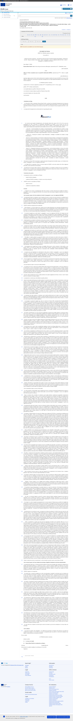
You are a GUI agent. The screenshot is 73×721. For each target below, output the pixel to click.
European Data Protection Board (54, 702)
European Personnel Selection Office (55, 703)
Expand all (64, 29)
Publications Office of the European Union (16, 665)
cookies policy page (24, 716)
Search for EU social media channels (31, 694)
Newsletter (51, 666)
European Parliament (52, 686)
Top (22, 656)
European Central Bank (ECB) (53, 692)
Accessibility (27, 674)
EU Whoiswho (51, 675)
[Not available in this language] (28, 36)
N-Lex (50, 678)
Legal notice (27, 671)
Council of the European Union (54, 689)
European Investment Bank (53, 698)
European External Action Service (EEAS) (55, 695)
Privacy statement (28, 675)
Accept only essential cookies (63, 716)
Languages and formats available (27, 31)
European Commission (52, 690)
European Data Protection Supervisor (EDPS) (56, 701)
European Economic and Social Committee (56, 696)
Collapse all (68, 29)
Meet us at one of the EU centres (30, 690)
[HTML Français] (42, 36)
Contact (26, 666)
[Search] (71, 16)
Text (22, 44)
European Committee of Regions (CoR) (55, 697)
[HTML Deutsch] (35, 36)
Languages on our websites (29, 698)
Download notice (6, 12)
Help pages (27, 665)
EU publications (51, 676)
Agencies (50, 705)
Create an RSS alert (6, 17)
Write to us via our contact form (30, 689)
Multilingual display (24, 39)
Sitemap (26, 667)
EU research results (52, 674)
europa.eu (8, 686)
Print (70, 13)
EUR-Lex (4, 9)
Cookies (26, 702)
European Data (51, 671)
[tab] (45, 31)
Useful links (51, 667)
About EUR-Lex (51, 665)
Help (67, 13)
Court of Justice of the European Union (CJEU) (56, 691)
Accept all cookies (51, 716)
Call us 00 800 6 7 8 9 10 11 (29, 686)
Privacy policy (27, 699)
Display (44, 41)
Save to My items (6, 14)
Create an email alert (7, 15)
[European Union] (4, 685)
